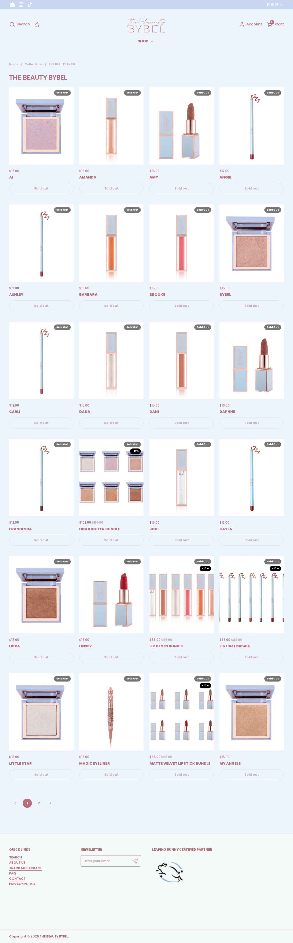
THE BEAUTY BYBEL (54, 936)
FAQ (12, 873)
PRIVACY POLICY (22, 884)
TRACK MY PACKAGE (25, 868)
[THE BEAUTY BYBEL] (146, 24)
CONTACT (17, 878)
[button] (19, 24)
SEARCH (15, 857)
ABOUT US (17, 862)
